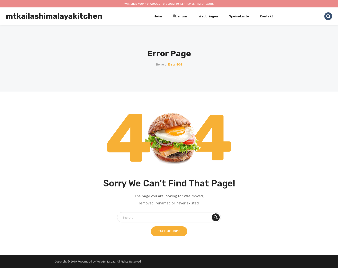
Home (160, 64)
